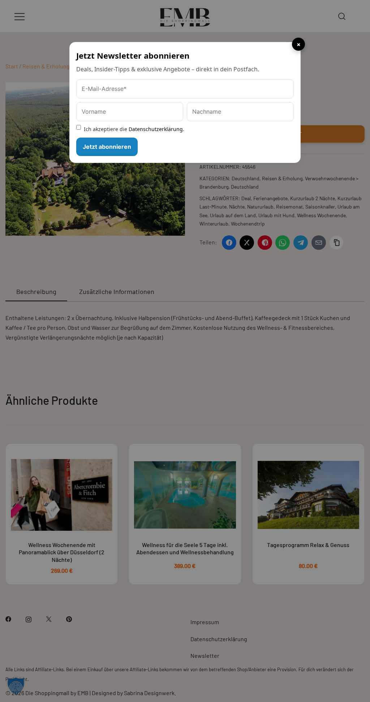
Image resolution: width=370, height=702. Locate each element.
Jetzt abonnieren (107, 146)
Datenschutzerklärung (156, 129)
